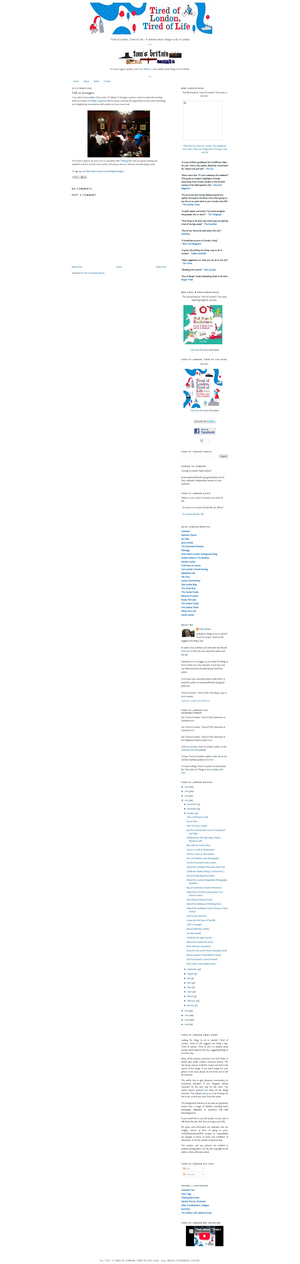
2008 (187, 1024)
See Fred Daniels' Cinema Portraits (202, 959)
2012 (187, 800)
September (192, 969)
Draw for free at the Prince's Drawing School (207, 950)
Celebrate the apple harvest (199, 937)
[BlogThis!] (76, 177)
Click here (195, 350)
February (191, 1000)
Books (96, 81)
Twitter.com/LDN (198, 253)
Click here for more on (205, 149)
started (205, 1093)
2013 (187, 795)
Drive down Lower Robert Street (201, 963)
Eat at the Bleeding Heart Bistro (201, 875)
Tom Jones (205, 629)
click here (209, 759)
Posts (187, 1168)
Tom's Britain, (145, 69)
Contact (107, 81)
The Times (187, 263)
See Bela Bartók (194, 933)
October (191, 813)
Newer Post (77, 267)
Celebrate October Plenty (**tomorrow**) (205, 871)
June (189, 983)
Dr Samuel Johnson (191, 514)
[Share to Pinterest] (85, 177)
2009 (187, 1020)
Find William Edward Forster (200, 899)
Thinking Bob (126, 161)
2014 (187, 791)
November (192, 808)
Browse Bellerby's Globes (198, 929)
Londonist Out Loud (190, 750)
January (191, 1005)
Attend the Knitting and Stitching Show (204, 904)
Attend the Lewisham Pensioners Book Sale (206, 867)
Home (76, 81)
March (190, 996)
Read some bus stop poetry (199, 946)
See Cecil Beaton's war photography (203, 858)
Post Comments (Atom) (94, 273)
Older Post (161, 267)
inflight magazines (98, 101)
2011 (187, 1010)
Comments (190, 1174)
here (192, 720)
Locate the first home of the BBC (201, 920)
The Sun (209, 168)
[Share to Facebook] (82, 177)
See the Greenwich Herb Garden (201, 862)
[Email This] (73, 177)
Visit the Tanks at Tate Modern (201, 854)
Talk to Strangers (83, 93)
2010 (187, 1015)
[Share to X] (79, 177)
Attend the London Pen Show (200, 942)
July (189, 978)
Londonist (185, 234)
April (189, 991)
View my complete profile (195, 701)
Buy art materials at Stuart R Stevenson (204, 887)
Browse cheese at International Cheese (204, 955)
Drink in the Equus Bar (197, 916)
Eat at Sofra (192, 821)
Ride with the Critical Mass (198, 845)
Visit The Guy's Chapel (197, 825)
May (189, 987)
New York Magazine (192, 243)
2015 (187, 787)
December (192, 804)
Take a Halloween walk (197, 817)
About (86, 81)
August (190, 973)
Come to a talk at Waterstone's (201, 849)
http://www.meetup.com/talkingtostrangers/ (105, 171)
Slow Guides (209, 269)
